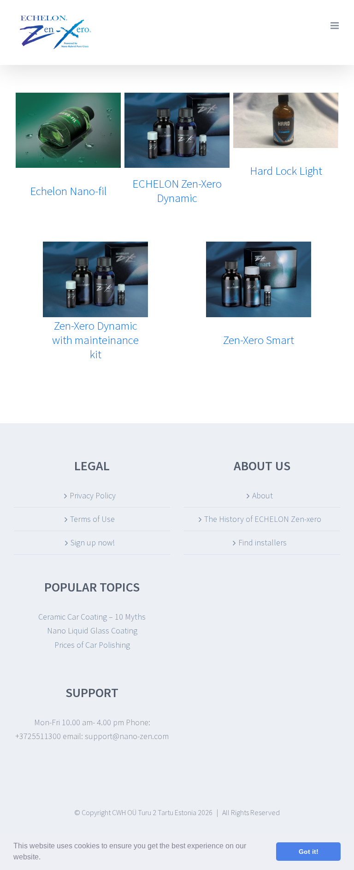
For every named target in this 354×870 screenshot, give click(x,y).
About (262, 495)
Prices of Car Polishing (92, 644)
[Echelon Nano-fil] (68, 99)
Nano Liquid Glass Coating (92, 630)
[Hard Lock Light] (286, 99)
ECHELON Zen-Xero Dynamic (177, 190)
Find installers (262, 542)
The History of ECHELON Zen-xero (262, 519)
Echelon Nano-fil (68, 190)
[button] (43, 858)
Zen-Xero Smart (258, 339)
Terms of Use (92, 519)
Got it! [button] (309, 851)
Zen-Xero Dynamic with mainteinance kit (95, 340)
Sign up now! (93, 542)
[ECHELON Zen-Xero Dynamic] (177, 99)
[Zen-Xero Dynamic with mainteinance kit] (95, 248)
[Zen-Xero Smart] (259, 248)
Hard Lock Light (286, 170)
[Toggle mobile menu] (335, 25)
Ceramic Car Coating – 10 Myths (92, 616)
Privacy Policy (93, 495)
